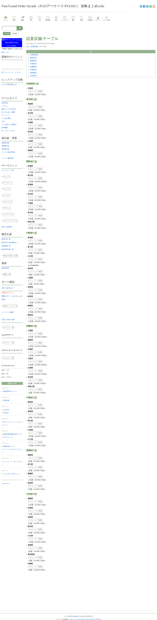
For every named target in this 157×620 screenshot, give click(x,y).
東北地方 (33, 58)
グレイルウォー (8, 288)
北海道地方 (34, 55)
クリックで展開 (36, 91)
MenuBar (6, 413)
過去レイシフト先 (10, 306)
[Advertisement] (91, 31)
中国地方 (33, 70)
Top (27, 46)
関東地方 (33, 61)
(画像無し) (10, 242)
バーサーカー (9, 214)
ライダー (7, 195)
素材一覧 (7, 274)
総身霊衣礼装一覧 (8, 249)
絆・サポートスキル (8, 131)
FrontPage (6, 410)
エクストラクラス (10, 220)
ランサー (7, 189)
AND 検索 (7, 33)
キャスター (8, 202)
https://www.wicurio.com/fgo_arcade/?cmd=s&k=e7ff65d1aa (85, 619)
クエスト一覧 (9, 327)
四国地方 (33, 73)
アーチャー (8, 183)
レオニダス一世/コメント (11, 474)
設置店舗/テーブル (42, 38)
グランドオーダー (8, 320)
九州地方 (33, 76)
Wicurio (76, 616)
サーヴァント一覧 (8, 170)
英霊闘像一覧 (6, 246)
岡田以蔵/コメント (9, 446)
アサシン (7, 208)
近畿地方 (33, 67)
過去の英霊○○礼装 (11, 256)
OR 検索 (14, 33)
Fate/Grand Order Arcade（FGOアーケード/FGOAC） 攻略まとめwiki (53, 6)
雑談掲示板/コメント (10, 391)
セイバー (7, 176)
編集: (6, 483)
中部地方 (33, 64)
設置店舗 (34, 46)
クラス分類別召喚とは (9, 84)
